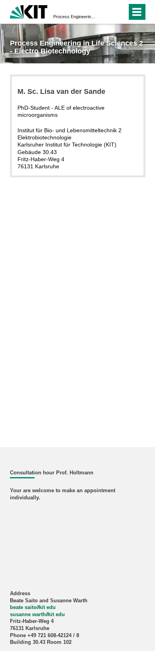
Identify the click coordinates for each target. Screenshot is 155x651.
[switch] (107, 12)
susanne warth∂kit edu (37, 614)
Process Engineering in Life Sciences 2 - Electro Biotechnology (75, 16)
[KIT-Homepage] (29, 11)
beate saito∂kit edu (33, 607)
